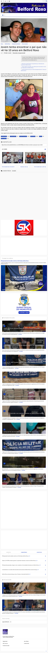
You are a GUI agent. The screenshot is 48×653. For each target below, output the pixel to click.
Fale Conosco (5, 643)
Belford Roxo (7, 43)
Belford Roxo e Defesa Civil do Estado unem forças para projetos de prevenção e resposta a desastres (35, 160)
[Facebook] (3, 1)
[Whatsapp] (7, 1)
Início (2, 43)
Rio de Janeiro (25, 43)
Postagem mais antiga (40, 166)
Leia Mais (20, 334)
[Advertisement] (10, 63)
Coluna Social (26, 643)
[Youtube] (5, 1)
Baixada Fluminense (16, 43)
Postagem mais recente (8, 166)
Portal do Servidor (6, 645)
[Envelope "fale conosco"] (9, 1)
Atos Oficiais (26, 641)
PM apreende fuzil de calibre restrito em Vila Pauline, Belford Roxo (15, 260)
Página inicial (24, 166)
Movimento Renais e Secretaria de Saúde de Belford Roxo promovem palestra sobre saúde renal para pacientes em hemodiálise (11, 159)
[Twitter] (1, 1)
